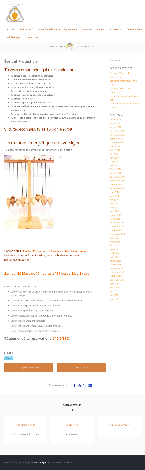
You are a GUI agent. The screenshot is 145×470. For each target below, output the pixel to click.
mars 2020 (115, 165)
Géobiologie (13, 37)
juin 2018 (114, 245)
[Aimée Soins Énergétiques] (14, 23)
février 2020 (115, 169)
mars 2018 (114, 257)
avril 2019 (114, 207)
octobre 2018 (116, 230)
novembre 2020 (117, 135)
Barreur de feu (134, 29)
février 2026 (115, 119)
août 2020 (115, 146)
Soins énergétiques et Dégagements (57, 29)
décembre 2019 (117, 177)
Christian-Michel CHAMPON (60, 462)
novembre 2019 (117, 180)
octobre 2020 (116, 138)
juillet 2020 (115, 150)
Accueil (11, 29)
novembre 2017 (117, 272)
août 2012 (114, 299)
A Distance (115, 29)
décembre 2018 (117, 222)
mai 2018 (114, 249)
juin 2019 (114, 199)
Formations (32, 37)
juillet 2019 (115, 196)
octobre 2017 (116, 276)
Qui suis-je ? (26, 29)
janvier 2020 (115, 173)
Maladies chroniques (93, 29)
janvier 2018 (115, 264)
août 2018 (114, 238)
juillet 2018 (115, 241)
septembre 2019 (117, 188)
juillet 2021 (115, 123)
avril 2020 (114, 161)
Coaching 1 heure (81, 367)
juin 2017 (114, 291)
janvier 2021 (115, 127)
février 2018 (115, 260)
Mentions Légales (12, 462)
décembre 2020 (117, 131)
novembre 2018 (117, 226)
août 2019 (114, 192)
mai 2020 (114, 157)
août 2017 (114, 283)
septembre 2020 (118, 142)
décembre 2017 (117, 268)
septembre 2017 (117, 280)
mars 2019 (114, 211)
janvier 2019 (115, 218)
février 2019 (115, 215)
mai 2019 (114, 203)
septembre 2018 (117, 234)
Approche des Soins (28, 367)
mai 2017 (114, 295)
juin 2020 (114, 154)
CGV (25, 462)
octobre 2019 (116, 184)
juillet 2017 (115, 287)
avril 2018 (114, 253)
